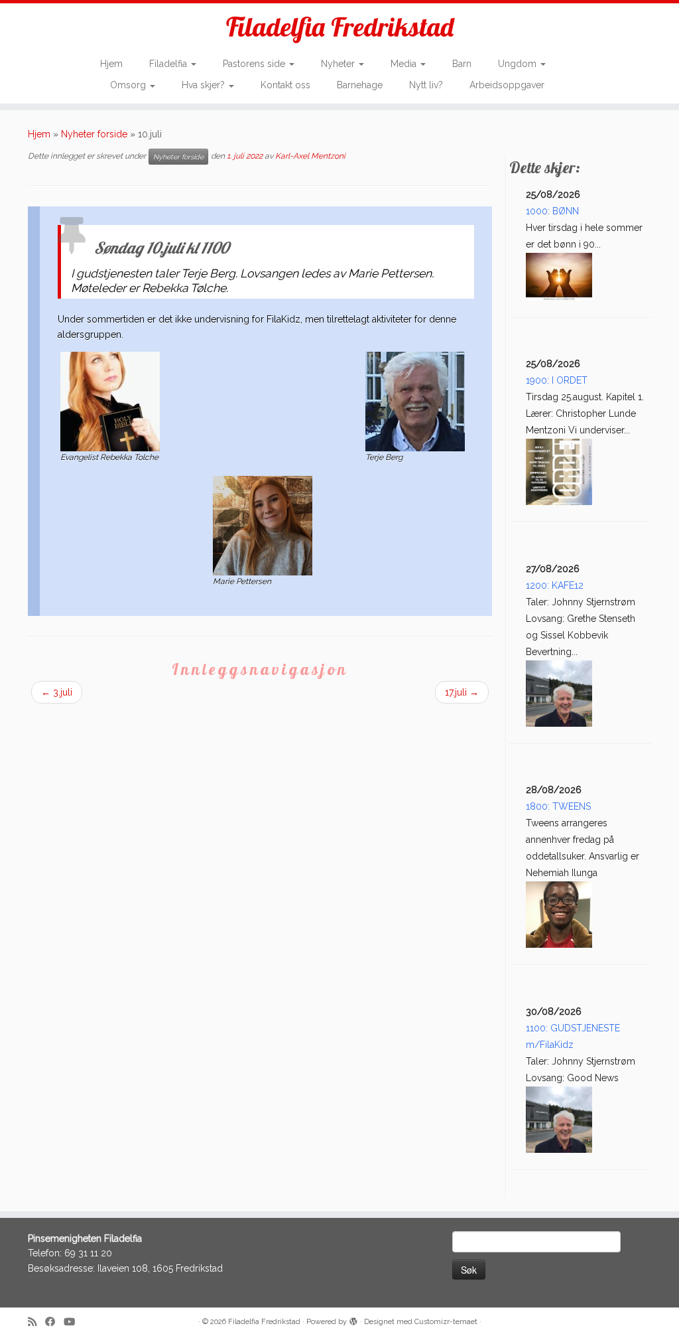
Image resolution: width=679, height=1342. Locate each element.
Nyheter (339, 63)
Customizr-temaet (445, 1321)
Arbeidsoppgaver (506, 85)
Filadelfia (169, 63)
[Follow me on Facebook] (54, 1322)
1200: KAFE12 (555, 585)
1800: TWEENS (558, 806)
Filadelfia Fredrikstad (340, 26)
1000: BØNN (552, 211)
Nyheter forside (94, 134)
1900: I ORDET (556, 380)
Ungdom (518, 63)
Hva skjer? (204, 85)
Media (405, 63)
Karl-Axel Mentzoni (310, 156)
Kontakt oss (285, 85)
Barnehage (360, 85)
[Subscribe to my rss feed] (36, 1322)
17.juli (462, 692)
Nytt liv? (426, 85)
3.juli (56, 692)
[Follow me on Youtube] (74, 1322)
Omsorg (129, 85)
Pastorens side (255, 63)
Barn (461, 63)
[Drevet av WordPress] (353, 1319)
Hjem (111, 63)
